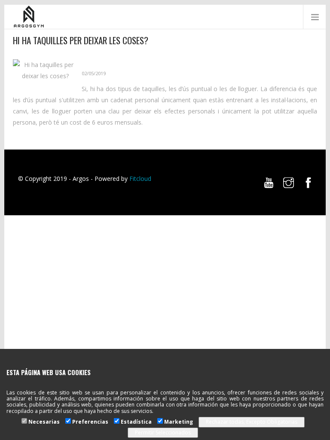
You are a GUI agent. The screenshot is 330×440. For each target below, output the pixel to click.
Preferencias (90, 422)
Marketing (178, 422)
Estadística (136, 422)
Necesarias (44, 422)
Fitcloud (140, 178)
